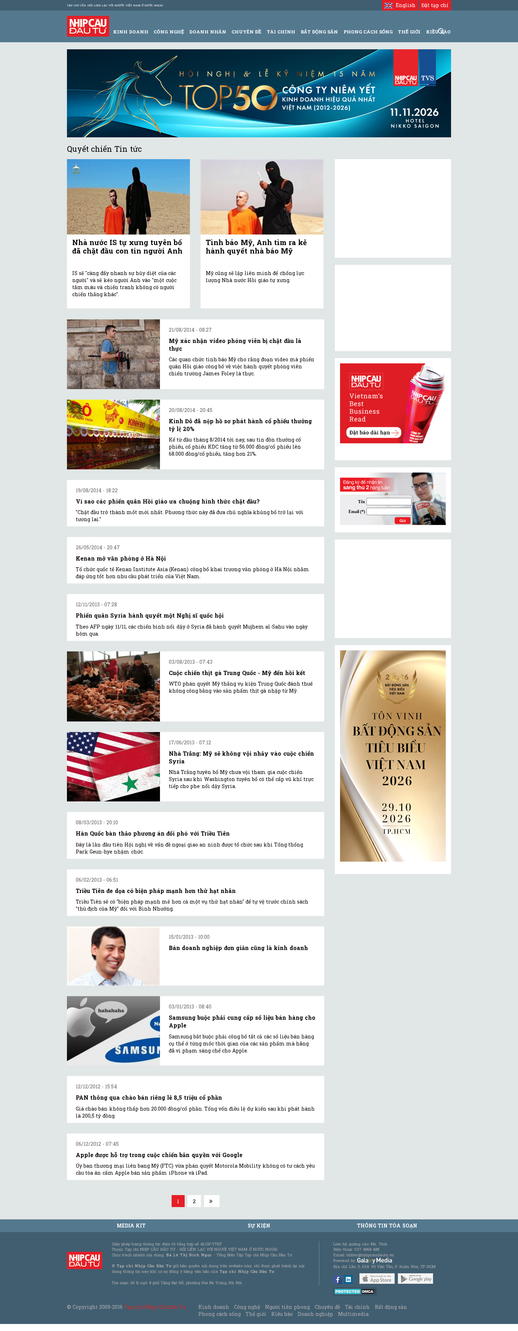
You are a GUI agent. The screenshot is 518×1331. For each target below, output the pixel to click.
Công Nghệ (169, 32)
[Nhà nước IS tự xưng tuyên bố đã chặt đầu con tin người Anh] (128, 197)
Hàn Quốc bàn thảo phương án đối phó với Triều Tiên (153, 833)
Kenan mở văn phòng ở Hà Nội (121, 558)
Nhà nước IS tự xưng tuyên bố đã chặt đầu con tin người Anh (127, 246)
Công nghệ (247, 1307)
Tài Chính (281, 32)
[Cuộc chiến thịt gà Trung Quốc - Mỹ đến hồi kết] (113, 686)
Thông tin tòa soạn (387, 1225)
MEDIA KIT (131, 1225)
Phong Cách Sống (368, 32)
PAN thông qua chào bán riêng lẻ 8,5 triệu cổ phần (149, 1097)
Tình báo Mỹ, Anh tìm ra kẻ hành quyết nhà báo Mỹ (256, 246)
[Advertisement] (393, 589)
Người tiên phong (287, 1307)
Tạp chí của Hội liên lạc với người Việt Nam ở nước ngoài (115, 5)
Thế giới (409, 32)
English (404, 5)
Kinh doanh (213, 1307)
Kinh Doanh (130, 32)
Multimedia (353, 1314)
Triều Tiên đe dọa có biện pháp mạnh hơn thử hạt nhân (156, 890)
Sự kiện (259, 1225)
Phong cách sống (219, 1314)
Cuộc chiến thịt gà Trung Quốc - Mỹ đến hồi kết (237, 672)
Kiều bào (281, 1314)
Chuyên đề (246, 32)
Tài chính (357, 1307)
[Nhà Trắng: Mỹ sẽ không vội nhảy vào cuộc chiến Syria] (113, 767)
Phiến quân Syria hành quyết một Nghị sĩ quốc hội (150, 615)
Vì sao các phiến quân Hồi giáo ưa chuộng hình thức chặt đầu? (168, 501)
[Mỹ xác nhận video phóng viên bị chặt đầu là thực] (113, 354)
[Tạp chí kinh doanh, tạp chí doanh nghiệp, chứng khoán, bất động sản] (88, 25)
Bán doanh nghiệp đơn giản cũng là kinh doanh (238, 947)
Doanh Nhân (207, 32)
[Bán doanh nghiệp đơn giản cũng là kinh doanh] (113, 956)
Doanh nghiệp (315, 1314)
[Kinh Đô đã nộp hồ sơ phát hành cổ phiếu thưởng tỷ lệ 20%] (113, 434)
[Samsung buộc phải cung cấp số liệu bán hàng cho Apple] (113, 1031)
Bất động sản (319, 32)
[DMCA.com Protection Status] (355, 1291)
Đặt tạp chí (435, 5)
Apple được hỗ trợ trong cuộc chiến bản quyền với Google (159, 1154)
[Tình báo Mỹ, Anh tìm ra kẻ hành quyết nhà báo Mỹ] (262, 197)
